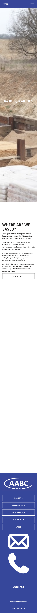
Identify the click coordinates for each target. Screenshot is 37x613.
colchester (18, 520)
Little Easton (18, 512)
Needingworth (18, 505)
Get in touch (18, 276)
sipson (18, 527)
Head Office (19, 498)
